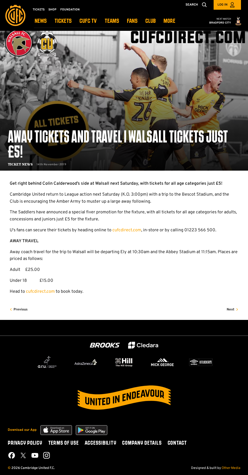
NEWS (41, 21)
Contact (177, 443)
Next (230, 310)
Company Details (142, 443)
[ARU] (47, 362)
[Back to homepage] (15, 15)
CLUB (150, 21)
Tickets (39, 10)
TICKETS (63, 21)
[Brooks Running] (105, 345)
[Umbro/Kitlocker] (201, 362)
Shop (52, 10)
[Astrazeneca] (86, 362)
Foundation (70, 10)
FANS (132, 21)
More (169, 21)
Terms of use (63, 443)
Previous (21, 310)
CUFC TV (88, 21)
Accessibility (100, 443)
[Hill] (124, 362)
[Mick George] (162, 362)
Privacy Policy (25, 443)
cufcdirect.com (126, 230)
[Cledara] (143, 345)
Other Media (231, 468)
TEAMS (112, 21)
